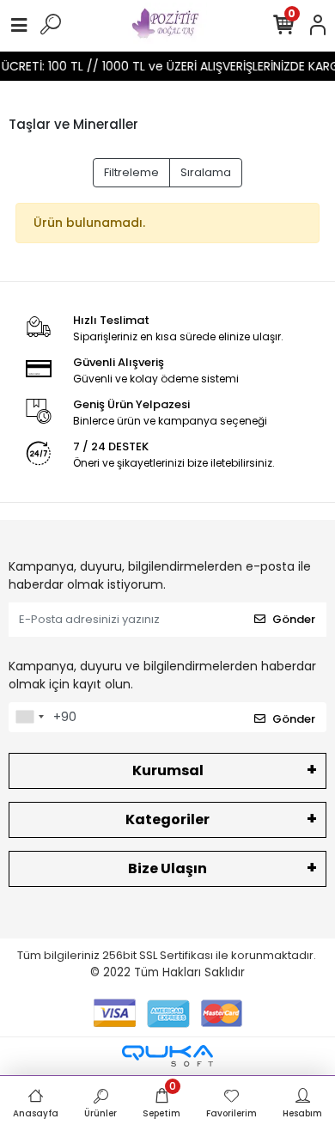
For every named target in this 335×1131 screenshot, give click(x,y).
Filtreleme (131, 172)
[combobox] (29, 717)
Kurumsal (168, 770)
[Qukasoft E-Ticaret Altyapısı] (167, 1056)
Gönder (293, 619)
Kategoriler (167, 819)
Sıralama (205, 172)
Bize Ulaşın (167, 868)
